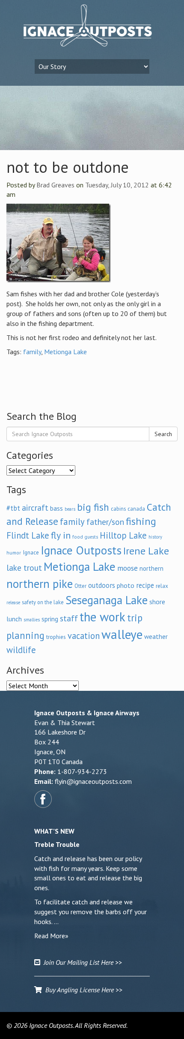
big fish (93, 506)
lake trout (24, 567)
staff (69, 618)
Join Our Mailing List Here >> (81, 962)
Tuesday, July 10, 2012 (117, 185)
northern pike (39, 583)
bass (56, 508)
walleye (121, 634)
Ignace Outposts (81, 550)
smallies (32, 620)
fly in (61, 535)
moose (127, 568)
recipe (145, 585)
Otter (80, 585)
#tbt (13, 508)
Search (163, 434)
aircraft (35, 507)
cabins (118, 508)
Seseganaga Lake (106, 600)
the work (102, 617)
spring (50, 618)
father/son (105, 521)
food (77, 536)
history (155, 537)
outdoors (101, 585)
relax (162, 586)
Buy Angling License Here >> (82, 989)
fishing (141, 521)
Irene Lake (146, 550)
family (32, 351)
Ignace (31, 552)
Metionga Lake (65, 351)
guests (91, 537)
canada (136, 508)
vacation (84, 635)
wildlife (21, 650)
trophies (56, 637)
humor (13, 552)
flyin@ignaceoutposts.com (93, 781)
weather (156, 636)
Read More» (51, 935)
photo (125, 585)
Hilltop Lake (123, 535)
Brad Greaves (55, 185)
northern (151, 568)
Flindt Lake (27, 535)
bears (70, 509)
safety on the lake (43, 602)
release (13, 602)
